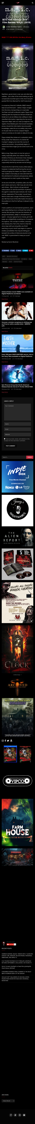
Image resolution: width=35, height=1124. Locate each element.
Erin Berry (24, 259)
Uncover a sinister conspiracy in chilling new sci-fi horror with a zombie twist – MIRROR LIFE (17, 324)
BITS (4, 256)
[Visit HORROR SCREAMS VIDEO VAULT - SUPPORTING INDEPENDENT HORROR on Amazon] (11, 741)
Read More (5, 299)
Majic (30, 259)
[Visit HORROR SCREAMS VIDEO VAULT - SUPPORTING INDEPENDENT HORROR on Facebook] (5, 741)
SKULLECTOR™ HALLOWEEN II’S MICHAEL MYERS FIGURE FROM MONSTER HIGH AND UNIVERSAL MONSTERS (15, 978)
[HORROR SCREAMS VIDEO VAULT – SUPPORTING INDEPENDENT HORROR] (17, 3)
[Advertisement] (17, 885)
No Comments (11, 29)
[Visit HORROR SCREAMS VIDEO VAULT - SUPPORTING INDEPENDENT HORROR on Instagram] (3, 741)
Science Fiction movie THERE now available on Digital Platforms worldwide (17, 293)
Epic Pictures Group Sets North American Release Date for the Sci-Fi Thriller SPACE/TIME (17, 386)
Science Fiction (18, 261)
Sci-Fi (10, 261)
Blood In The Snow (12, 256)
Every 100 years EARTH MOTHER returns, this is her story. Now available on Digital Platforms (17, 355)
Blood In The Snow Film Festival (11, 259)
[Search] (32, 3)
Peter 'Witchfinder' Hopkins (15, 27)
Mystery (5, 261)
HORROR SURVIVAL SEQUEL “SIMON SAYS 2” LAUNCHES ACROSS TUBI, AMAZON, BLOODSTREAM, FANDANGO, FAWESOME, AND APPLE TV (17, 955)
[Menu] (3, 3)
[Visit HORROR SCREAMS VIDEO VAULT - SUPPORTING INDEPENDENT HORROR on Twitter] (8, 741)
